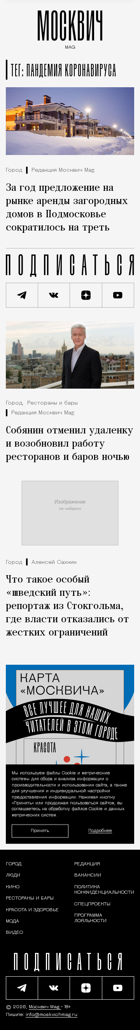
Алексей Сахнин (54, 562)
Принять (40, 830)
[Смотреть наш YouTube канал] (118, 295)
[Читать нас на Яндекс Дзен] (86, 295)
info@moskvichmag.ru (51, 1014)
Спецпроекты (92, 904)
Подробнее (100, 831)
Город (14, 170)
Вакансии (87, 875)
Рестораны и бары (52, 403)
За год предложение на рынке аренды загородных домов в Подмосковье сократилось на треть (67, 208)
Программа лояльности (90, 918)
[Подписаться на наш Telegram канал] (22, 295)
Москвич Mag (45, 1007)
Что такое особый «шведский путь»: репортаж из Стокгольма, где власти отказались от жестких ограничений (67, 606)
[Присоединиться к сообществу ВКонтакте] (54, 295)
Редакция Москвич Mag (63, 170)
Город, (14, 403)
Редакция (87, 864)
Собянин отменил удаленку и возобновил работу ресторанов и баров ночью (69, 444)
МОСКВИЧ (70, 28)
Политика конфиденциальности (104, 890)
